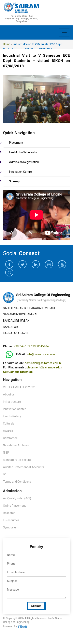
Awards (8, 430)
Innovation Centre (20, 171)
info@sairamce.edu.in (41, 354)
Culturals (8, 423)
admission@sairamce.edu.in (43, 363)
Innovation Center (14, 409)
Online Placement (14, 505)
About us (9, 394)
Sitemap (14, 181)
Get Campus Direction (18, 371)
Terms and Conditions (17, 481)
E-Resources (11, 520)
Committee (10, 438)
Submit (36, 606)
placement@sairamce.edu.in (45, 367)
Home (6, 44)
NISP (6, 452)
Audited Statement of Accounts (23, 467)
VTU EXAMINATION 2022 (19, 387)
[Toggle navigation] (64, 32)
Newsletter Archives (16, 445)
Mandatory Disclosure (17, 459)
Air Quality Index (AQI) (17, 498)
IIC (4, 474)
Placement (16, 142)
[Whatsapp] (9, 354)
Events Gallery (12, 416)
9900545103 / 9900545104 (31, 346)
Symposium (10, 527)
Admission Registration (24, 162)
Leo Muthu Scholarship (23, 152)
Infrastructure (12, 401)
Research (9, 513)
